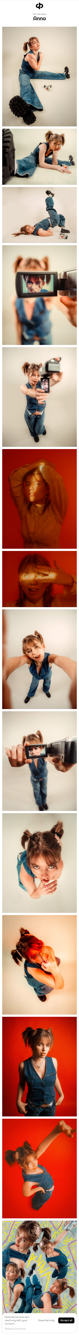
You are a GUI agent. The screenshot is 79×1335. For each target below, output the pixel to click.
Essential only (46, 1320)
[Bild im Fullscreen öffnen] (39, 76)
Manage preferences (15, 1328)
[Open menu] (39, 6)
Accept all (66, 1320)
